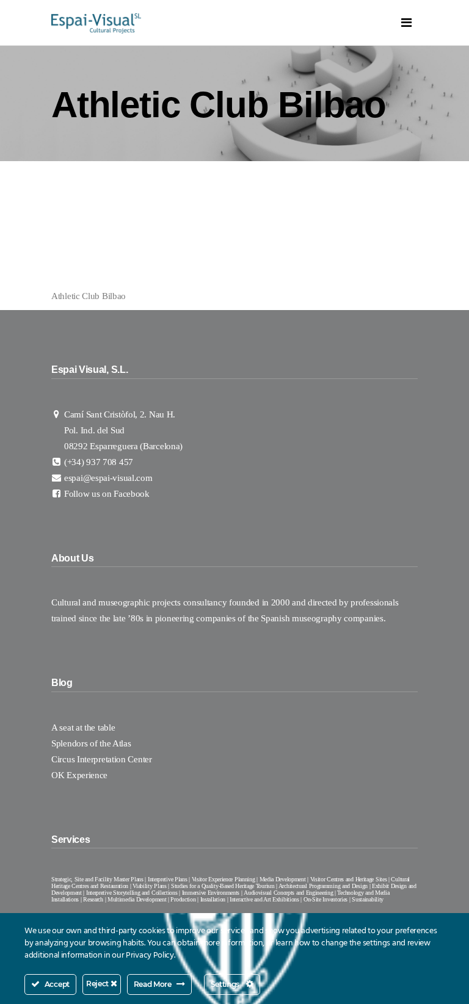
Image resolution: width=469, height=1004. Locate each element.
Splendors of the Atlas (91, 743)
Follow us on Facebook (107, 494)
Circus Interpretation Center (102, 759)
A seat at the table (83, 727)
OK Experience (79, 775)
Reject (98, 983)
